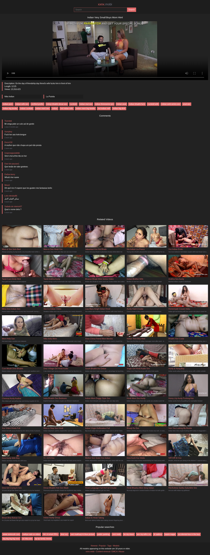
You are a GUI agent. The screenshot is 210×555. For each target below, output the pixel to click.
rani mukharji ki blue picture (82, 534)
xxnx (105, 4)
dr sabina (158, 534)
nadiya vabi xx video (31, 534)
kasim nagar (170, 534)
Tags (109, 546)
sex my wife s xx (144, 534)
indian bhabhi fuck (137, 104)
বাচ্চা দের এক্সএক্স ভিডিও (50, 534)
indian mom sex (42, 108)
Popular (102, 546)
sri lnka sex (27, 539)
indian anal (121, 104)
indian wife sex (22, 104)
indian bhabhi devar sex (56, 104)
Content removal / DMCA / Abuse (110, 552)
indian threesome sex (104, 104)
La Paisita (50, 96)
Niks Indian (9, 96)
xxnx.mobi (90, 552)
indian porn (8, 104)
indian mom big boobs (85, 108)
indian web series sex (170, 104)
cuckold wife (153, 104)
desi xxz (64, 534)
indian (54, 108)
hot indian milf (104, 108)
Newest (94, 546)
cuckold (73, 104)
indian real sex (86, 104)
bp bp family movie (43, 539)
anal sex (186, 104)
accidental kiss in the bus (189, 534)
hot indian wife (66, 108)
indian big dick (119, 108)
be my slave (129, 534)
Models (116, 546)
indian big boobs (10, 108)
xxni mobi (116, 534)
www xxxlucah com (11, 534)
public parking (103, 534)
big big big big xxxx (11, 539)
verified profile (37, 104)
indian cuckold (26, 108)
